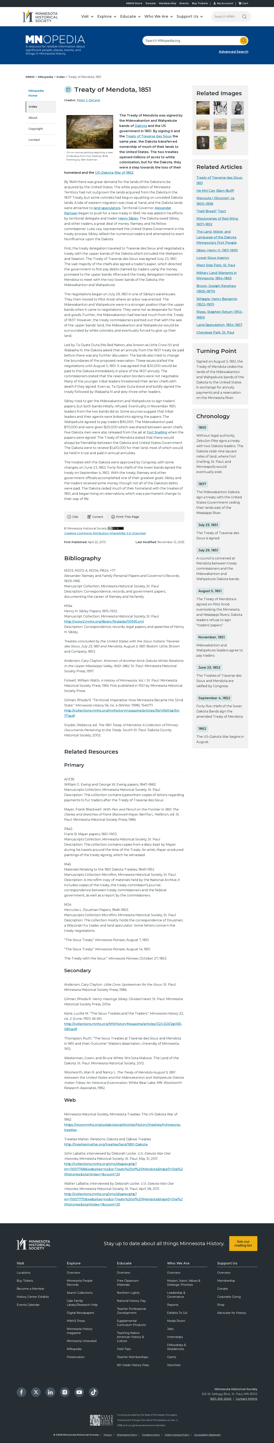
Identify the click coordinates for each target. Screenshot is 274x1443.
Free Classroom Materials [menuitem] (128, 1283)
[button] (87, 16)
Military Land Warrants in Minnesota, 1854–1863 (216, 275)
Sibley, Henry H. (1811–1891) (217, 250)
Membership (167, 3)
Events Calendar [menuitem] (28, 1305)
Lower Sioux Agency (212, 258)
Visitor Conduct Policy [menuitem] (177, 1434)
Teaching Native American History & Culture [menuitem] (130, 1337)
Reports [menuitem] (172, 1305)
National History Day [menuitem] (131, 1301)
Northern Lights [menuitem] (128, 1293)
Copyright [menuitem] (35, 129)
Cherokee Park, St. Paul (215, 332)
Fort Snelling (157, 432)
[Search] (244, 16)
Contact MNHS (246, 1399)
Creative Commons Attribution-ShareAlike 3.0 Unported (105, 533)
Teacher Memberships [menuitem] (132, 1357)
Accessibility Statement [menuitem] (207, 1434)
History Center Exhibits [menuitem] (33, 1297)
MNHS (30, 77)
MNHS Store (134, 3)
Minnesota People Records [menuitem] (79, 1283)
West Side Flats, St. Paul (215, 265)
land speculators (107, 208)
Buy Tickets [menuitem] (25, 1281)
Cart (245, 3)
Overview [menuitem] (73, 1272)
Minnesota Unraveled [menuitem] (81, 1341)
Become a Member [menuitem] (30, 1289)
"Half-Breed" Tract (211, 211)
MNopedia (46, 77)
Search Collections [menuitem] (79, 1293)
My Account (225, 3)
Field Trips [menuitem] (124, 1349)
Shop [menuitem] (220, 1305)
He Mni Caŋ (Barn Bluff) (215, 191)
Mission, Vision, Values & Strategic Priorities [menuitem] (183, 1283)
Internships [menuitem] (175, 1337)
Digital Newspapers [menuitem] (80, 1313)
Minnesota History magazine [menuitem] (79, 1331)
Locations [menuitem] (23, 1272)
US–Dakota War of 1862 (114, 173)
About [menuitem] (32, 118)
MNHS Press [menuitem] (76, 1321)
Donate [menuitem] (222, 1289)
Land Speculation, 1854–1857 (219, 325)
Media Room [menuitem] (176, 1321)
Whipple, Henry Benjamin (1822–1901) (216, 301)
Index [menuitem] (33, 106)
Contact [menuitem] (34, 140)
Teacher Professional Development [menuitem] (131, 1311)
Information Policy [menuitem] (127, 1434)
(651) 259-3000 (220, 1399)
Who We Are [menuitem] (178, 1263)
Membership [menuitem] (226, 1281)
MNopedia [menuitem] (74, 1349)
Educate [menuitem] (124, 1263)
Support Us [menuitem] (227, 1263)
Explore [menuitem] (74, 1263)
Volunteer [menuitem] (174, 1365)
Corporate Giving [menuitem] (229, 1297)
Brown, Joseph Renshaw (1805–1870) (216, 288)
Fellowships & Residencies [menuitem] (176, 1347)
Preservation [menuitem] (76, 1357)
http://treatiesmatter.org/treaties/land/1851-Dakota (106, 1144)
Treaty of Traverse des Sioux (149, 136)
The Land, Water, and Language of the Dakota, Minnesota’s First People (216, 237)
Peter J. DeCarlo (88, 100)
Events (184, 3)
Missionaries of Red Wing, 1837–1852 (217, 221)
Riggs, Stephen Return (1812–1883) (219, 314)
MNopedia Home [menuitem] (36, 93)
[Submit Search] (244, 40)
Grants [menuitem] (171, 1357)
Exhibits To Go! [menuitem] (177, 1313)
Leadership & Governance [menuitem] (176, 1295)
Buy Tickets (200, 3)
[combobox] (195, 40)
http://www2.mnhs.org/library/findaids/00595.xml (104, 621)
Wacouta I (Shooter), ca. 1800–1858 (215, 200)
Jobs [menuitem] (170, 1329)
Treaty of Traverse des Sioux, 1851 (219, 180)
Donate (151, 3)
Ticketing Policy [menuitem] (151, 1434)
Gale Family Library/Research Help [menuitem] (82, 1303)
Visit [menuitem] (20, 1263)
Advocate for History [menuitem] (231, 1313)
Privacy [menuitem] (108, 1434)
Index (61, 77)
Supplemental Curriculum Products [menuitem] (131, 1323)
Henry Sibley (128, 218)
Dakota (141, 126)
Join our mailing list (243, 1243)
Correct (97, 517)
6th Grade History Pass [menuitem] (133, 1365)
